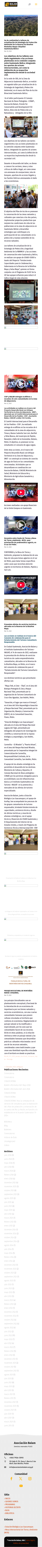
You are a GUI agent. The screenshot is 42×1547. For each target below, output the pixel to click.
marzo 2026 (8, 1171)
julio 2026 (7, 1155)
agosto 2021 (8, 1374)
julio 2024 (7, 1249)
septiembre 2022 (10, 1324)
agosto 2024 (8, 1245)
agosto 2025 (8, 1198)
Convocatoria (9, 1077)
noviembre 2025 (10, 1186)
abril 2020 (8, 1418)
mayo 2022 (8, 1339)
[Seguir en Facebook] (11, 1479)
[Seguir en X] (20, 1479)
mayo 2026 (8, 1163)
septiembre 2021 (10, 1371)
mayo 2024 (8, 1253)
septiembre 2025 (10, 1194)
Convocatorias (9, 1133)
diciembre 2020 (10, 1402)
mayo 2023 (8, 1292)
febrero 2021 (8, 1398)
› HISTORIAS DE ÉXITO (12, 1507)
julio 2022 (7, 1331)
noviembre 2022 (10, 1316)
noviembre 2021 (10, 1363)
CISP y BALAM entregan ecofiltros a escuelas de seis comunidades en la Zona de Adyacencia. (20, 399)
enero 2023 (8, 1308)
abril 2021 (7, 1390)
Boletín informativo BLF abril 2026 (17, 1089)
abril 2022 (7, 1343)
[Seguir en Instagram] (30, 1479)
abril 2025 (8, 1214)
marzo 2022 (8, 1347)
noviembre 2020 (10, 1406)
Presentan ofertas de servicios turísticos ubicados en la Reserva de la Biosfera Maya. (20, 626)
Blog (6, 1125)
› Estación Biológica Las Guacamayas (19, 1527)
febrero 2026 (9, 1175)
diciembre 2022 (10, 1312)
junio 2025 (8, 1206)
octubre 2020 (9, 1410)
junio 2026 (8, 1159)
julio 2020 (7, 1414)
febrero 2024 (9, 1257)
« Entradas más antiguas (13, 1067)
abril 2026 (8, 1167)
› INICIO (7, 1498)
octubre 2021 (8, 1367)
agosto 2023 (8, 1280)
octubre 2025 (9, 1190)
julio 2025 (7, 1202)
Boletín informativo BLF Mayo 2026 (17, 1085)
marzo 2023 (8, 1300)
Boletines (7, 1129)
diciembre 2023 (10, 1265)
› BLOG (7, 1510)
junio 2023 (8, 1288)
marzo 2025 (8, 1218)
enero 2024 (8, 1261)
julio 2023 (7, 1284)
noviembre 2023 (10, 1269)
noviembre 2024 (10, 1233)
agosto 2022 (8, 1327)
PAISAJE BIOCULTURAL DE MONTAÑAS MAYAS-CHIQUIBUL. (18, 992)
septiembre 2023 (10, 1276)
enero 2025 (8, 1226)
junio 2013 (8, 1425)
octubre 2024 (9, 1237)
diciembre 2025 (10, 1182)
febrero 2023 (9, 1304)
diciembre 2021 (9, 1359)
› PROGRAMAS (9, 1504)
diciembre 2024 (10, 1229)
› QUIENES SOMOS (11, 1501)
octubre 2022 (9, 1320)
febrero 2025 (9, 1222)
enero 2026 (8, 1178)
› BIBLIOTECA (9, 1513)
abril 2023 (8, 1296)
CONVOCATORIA (10, 1081)
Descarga (9, 1059)
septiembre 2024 (10, 1241)
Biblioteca (8, 1122)
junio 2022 (8, 1335)
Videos (6, 1145)
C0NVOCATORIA (10, 1097)
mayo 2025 (8, 1210)
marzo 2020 (8, 1421)
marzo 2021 (8, 1394)
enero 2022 (8, 1355)
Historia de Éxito (10, 1137)
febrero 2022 (8, 1351)
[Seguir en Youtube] (21, 1486)
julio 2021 (7, 1378)
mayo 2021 (8, 1386)
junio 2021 (8, 1382)
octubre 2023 (9, 1273)
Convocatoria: (9, 1073)
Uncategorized (9, 1141)
